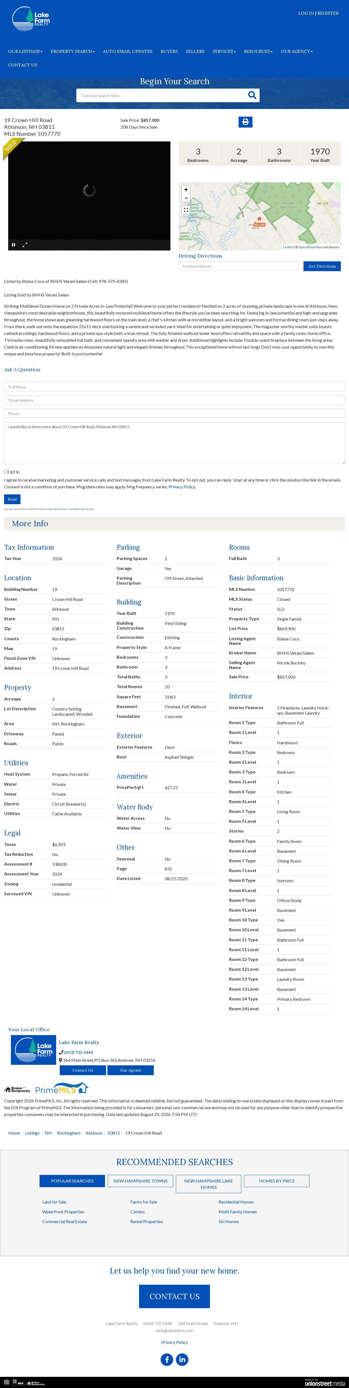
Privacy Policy (182, 486)
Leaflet (288, 247)
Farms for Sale (143, 1201)
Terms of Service (80, 509)
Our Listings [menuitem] (24, 51)
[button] (252, 95)
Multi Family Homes (238, 1211)
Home (14, 1132)
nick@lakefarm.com (174, 1330)
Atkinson (94, 1132)
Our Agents (130, 1070)
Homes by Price (277, 1180)
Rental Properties (146, 1221)
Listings (32, 1132)
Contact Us (83, 1070)
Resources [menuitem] (257, 51)
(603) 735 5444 (78, 1052)
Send (12, 499)
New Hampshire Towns (140, 1180)
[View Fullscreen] (186, 210)
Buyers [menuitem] (169, 51)
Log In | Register (318, 13)
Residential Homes (236, 1201)
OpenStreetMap (309, 247)
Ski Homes (229, 1221)
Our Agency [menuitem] (295, 51)
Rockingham (68, 1132)
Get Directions (322, 266)
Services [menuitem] (223, 51)
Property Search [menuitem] (71, 51)
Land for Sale (54, 1201)
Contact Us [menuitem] (22, 65)
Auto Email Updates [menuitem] (127, 51)
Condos (137, 1211)
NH (48, 1132)
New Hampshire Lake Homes (208, 1184)
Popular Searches (72, 1180)
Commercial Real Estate (64, 1221)
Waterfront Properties (63, 1211)
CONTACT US (175, 1296)
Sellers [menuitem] (195, 51)
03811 (114, 1132)
